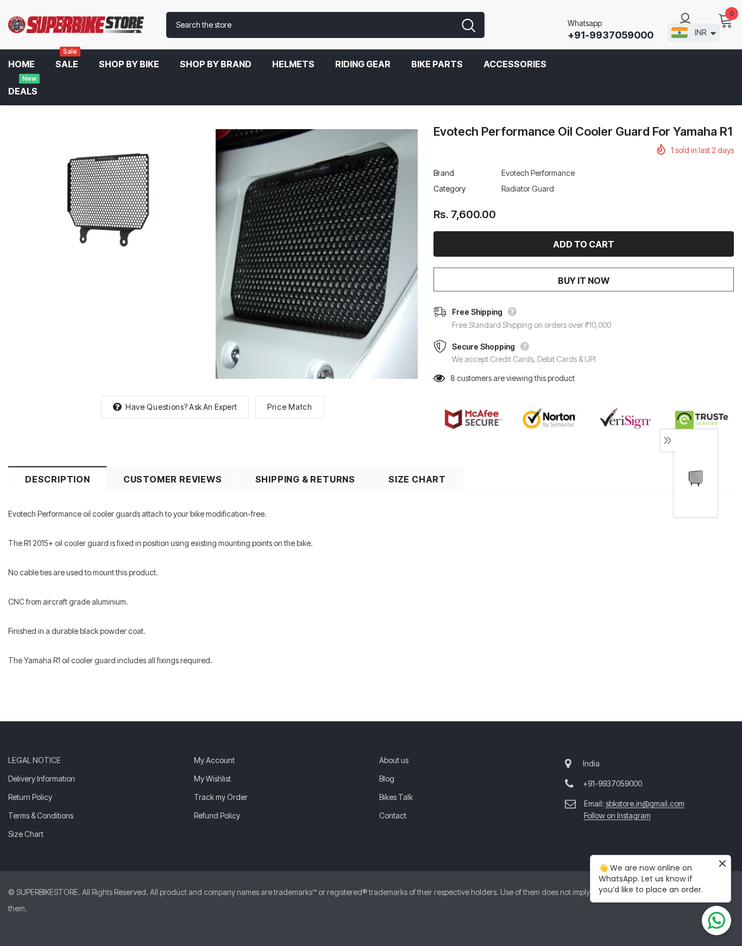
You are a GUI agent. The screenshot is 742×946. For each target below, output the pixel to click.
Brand (443, 172)
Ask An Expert (213, 406)
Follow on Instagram (617, 815)
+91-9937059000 (610, 35)
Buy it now (583, 280)
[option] (109, 196)
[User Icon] (685, 19)
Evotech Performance (538, 172)
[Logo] (79, 25)
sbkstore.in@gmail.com (645, 803)
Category (449, 188)
